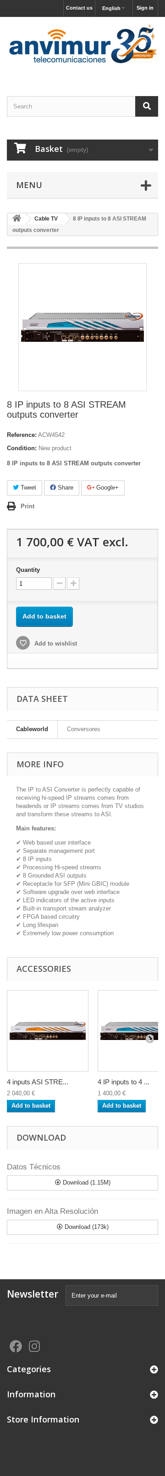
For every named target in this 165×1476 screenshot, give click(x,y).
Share (64, 487)
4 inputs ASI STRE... (37, 1082)
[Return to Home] (16, 219)
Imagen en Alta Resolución (52, 1211)
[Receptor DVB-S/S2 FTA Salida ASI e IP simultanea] (47, 1031)
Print (27, 506)
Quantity (28, 569)
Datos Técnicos (33, 1167)
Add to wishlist (55, 643)
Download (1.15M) (85, 1182)
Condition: (22, 448)
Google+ (106, 487)
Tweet (27, 487)
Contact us (79, 8)
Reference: (22, 434)
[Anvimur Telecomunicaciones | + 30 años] (82, 48)
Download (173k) (86, 1226)
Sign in (145, 8)
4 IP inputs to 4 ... (123, 1082)
